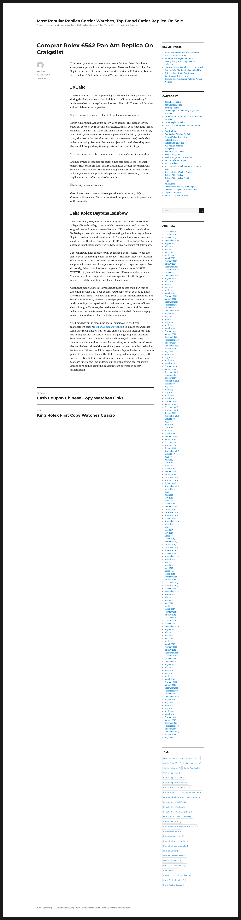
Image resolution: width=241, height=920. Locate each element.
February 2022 (171, 296)
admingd (41, 71)
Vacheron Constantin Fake (176, 195)
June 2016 (169, 495)
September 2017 (172, 451)
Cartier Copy (193, 758)
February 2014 (171, 577)
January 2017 (170, 474)
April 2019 (169, 395)
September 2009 (172, 732)
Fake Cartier (193, 797)
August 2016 (170, 489)
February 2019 (171, 401)
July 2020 (169, 351)
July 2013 (168, 597)
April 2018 (169, 430)
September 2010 (172, 697)
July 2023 (169, 246)
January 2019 (170, 404)
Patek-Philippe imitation (175, 841)
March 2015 (170, 539)
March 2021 (170, 328)
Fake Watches (184, 817)
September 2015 (172, 521)
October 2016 (170, 483)
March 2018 (170, 433)
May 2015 (169, 533)
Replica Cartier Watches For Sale (179, 172)
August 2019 (170, 384)
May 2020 (169, 357)
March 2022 (170, 293)
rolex (167, 181)
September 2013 (172, 591)
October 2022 (170, 273)
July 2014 (169, 562)
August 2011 (170, 664)
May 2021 (169, 322)
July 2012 (169, 632)
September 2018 (172, 416)
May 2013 (169, 603)
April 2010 (169, 711)
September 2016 (172, 486)
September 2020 (172, 346)
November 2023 (172, 235)
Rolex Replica (170, 870)
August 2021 (170, 313)
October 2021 (170, 308)
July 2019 (169, 387)
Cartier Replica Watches (175, 122)
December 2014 (171, 547)
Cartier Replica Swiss (173, 778)
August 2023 (170, 243)
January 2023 (170, 264)
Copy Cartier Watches (190, 792)
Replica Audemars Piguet (175, 160)
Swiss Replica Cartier (173, 885)
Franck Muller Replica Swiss (177, 137)
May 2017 (169, 463)
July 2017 (169, 457)
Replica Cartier (171, 851)
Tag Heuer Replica (173, 192)
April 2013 (169, 606)
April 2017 (169, 466)
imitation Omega (172, 831)
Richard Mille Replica (174, 175)
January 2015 (170, 544)
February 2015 (171, 542)
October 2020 (170, 343)
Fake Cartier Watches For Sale (178, 134)
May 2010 (169, 708)
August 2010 (170, 699)
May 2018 (169, 428)
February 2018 (171, 436)
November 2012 (171, 621)
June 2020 (169, 354)
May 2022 (169, 287)
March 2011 (170, 679)
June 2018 (169, 425)
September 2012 (172, 626)
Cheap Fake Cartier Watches (177, 787)
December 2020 (172, 337)
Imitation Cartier (172, 821)
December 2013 (171, 582)
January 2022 (170, 299)
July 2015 (169, 527)
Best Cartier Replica (173, 105)
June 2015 (169, 530)
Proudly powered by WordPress (116, 908)
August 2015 (170, 524)
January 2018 (170, 439)
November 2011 (171, 656)
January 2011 (170, 685)
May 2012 (169, 638)
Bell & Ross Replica (173, 102)
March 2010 (170, 714)
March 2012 (170, 644)
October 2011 (170, 659)
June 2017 (169, 460)
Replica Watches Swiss (174, 865)
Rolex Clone (42, 79)
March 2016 (170, 504)
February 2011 (171, 682)
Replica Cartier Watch (174, 856)
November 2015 (171, 515)
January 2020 (170, 369)
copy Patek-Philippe (173, 797)
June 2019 (169, 389)
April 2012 (169, 641)
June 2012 (169, 635)
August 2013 (170, 594)
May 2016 (169, 498)
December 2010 (171, 688)
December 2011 (171, 653)
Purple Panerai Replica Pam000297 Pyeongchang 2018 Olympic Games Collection (180, 61)
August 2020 (170, 349)
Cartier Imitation (172, 768)
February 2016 (171, 506)
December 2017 (171, 442)
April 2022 (169, 290)
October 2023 (170, 237)
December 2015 (171, 512)
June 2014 (169, 565)
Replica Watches (172, 860)
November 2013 (171, 585)
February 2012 (171, 647)
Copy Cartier (170, 792)
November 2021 (171, 305)
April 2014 (169, 571)
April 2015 (169, 536)
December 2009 (172, 723)
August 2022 (170, 278)
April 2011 (169, 676)
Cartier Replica (191, 768)
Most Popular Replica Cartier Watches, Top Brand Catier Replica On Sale (110, 21)
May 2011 (169, 673)
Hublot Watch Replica (174, 143)
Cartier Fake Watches (190, 763)
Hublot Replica (171, 140)
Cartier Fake (170, 763)
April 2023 (169, 255)
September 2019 (172, 381)
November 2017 (171, 445)
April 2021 (169, 325)
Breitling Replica (172, 108)
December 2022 (172, 267)
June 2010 (169, 705)
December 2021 (171, 302)
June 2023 (169, 249)
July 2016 (169, 492)
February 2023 (171, 261)
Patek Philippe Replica (174, 154)
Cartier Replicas (171, 773)
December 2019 (171, 372)
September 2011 (172, 661)
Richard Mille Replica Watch (177, 178)
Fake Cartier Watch (174, 802)
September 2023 (172, 240)
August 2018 (170, 419)
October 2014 (170, 553)
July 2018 (169, 422)
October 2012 (170, 623)
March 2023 (170, 258)
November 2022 (172, 270)
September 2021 (172, 311)
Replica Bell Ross (172, 163)
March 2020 (170, 363)
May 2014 (169, 568)
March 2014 (170, 574)
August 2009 (170, 735)
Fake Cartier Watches (174, 807)
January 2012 (170, 650)
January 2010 (170, 720)
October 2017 (170, 448)
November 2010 (171, 691)
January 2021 (170, 334)
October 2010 (170, 694)
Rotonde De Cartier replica (176, 875)
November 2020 (172, 340)
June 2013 (169, 600)
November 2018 (171, 410)
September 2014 (172, 556)
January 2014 (170, 580)
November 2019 (172, 375)
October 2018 (170, 413)
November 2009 (172, 726)
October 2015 (170, 518)
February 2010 (171, 717)
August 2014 (170, 559)
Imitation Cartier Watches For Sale (180, 826)
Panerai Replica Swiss (174, 152)
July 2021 (169, 316)
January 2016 (170, 509)
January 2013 (170, 615)
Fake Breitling (171, 131)
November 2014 (171, 550)
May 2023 (169, 252)
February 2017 (171, 471)
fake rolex (168, 817)
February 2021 (171, 331)
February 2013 (171, 612)
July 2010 (169, 702)
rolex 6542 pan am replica (107, 326)
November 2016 (172, 480)
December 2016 (171, 477)
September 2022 (172, 275)
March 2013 (170, 609)
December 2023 (171, 232)
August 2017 (170, 454)
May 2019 (169, 392)
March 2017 (170, 468)
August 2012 (170, 629)
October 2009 (171, 729)
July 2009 (169, 737)
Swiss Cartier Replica (174, 880)
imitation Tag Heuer (173, 836)
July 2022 (169, 281)
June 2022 (169, 284)
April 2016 (169, 501)
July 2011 (168, 667)
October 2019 (170, 378)
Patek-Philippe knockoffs (175, 846)
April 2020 (169, 360)
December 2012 (171, 618)
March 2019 (170, 398)
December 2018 (171, 407)
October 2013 (170, 588)
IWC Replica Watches (174, 146)
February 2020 (171, 366)
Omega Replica (171, 149)
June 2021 (169, 319)
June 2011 (169, 670)
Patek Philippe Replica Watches (178, 157)
